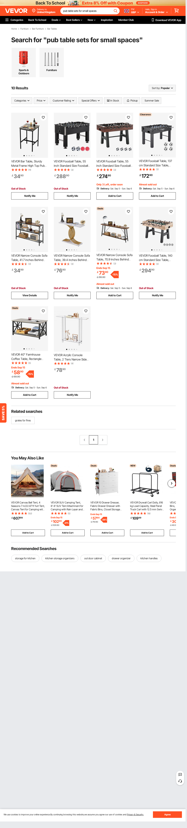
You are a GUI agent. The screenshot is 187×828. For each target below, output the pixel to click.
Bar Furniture (38, 29)
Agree (167, 814)
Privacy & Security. (135, 814)
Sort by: (156, 88)
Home (14, 29)
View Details (29, 295)
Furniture (24, 29)
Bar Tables (52, 29)
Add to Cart (114, 195)
